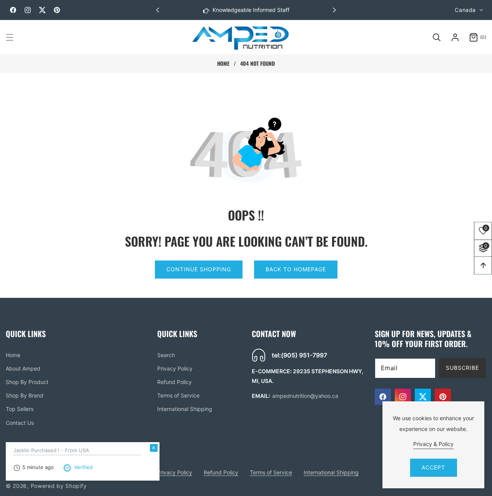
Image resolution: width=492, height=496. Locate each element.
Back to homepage (296, 269)
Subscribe (462, 367)
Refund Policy (174, 382)
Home (223, 63)
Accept (433, 467)
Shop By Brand (24, 395)
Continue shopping (198, 269)
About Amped (23, 368)
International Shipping (184, 409)
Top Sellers (19, 409)
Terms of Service (178, 395)
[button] (334, 10)
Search (166, 355)
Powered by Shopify (59, 486)
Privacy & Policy (433, 444)
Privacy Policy (175, 368)
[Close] (154, 448)
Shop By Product (27, 382)
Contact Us (20, 422)
